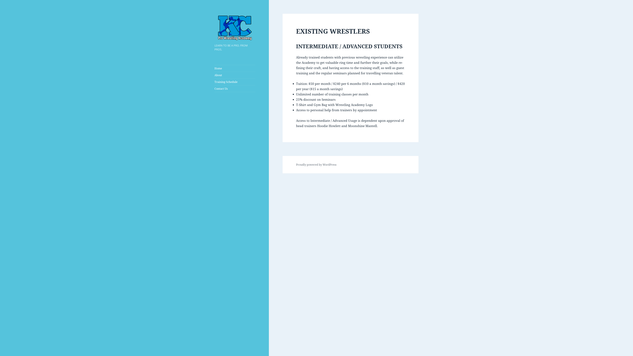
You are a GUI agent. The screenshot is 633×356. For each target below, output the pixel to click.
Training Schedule (226, 82)
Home (218, 68)
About (218, 75)
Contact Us (221, 88)
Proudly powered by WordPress (316, 164)
